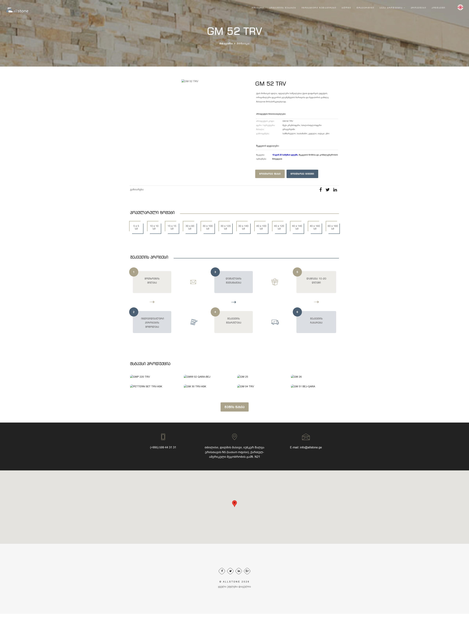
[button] (234, 503)
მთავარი (258, 7)
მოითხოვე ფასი (270, 173)
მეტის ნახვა (235, 407)
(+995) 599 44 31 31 (163, 447)
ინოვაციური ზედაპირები (319, 7)
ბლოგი (346, 7)
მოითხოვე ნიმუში (302, 173)
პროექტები (418, 7)
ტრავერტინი (365, 7)
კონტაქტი (438, 7)
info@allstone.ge (311, 447)
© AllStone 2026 (234, 581)
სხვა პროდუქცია (392, 7)
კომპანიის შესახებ (282, 7)
